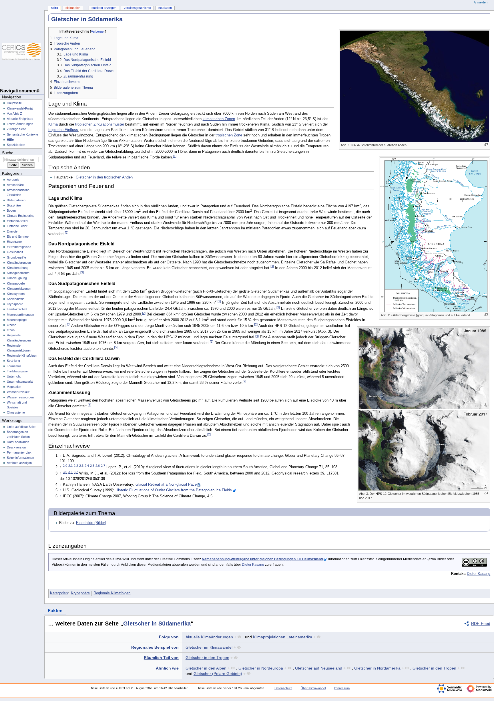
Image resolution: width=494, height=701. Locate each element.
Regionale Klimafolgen (111, 593)
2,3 (81, 465)
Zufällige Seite (16, 129)
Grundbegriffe (16, 257)
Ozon (11, 330)
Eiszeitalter (14, 241)
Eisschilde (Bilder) (91, 523)
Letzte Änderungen (20, 124)
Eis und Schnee (18, 236)
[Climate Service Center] (22, 51)
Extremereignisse (19, 247)
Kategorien (59, 593)
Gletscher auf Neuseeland (318, 668)
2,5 (92, 465)
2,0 (65, 465)
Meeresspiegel (17, 319)
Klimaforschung (17, 267)
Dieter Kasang (253, 565)
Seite (54, 7)
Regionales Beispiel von (155, 647)
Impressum (342, 688)
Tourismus (14, 366)
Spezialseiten (16, 144)
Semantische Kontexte (22, 134)
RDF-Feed (480, 623)
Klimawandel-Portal (20, 108)
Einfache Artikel (17, 221)
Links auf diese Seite (21, 426)
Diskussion (72, 7)
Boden (11, 210)
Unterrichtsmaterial (20, 381)
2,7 (103, 465)
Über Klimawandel (313, 688)
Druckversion (16, 447)
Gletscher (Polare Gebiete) (218, 673)
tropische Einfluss (63, 130)
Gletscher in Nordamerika (377, 668)
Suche (7, 152)
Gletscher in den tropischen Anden (104, 177)
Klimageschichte (18, 273)
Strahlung (13, 360)
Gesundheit (15, 252)
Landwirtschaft (17, 309)
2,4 (87, 465)
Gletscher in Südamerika (157, 623)
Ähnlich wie (167, 668)
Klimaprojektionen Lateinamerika (282, 637)
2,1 (70, 465)
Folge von (169, 637)
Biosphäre (14, 205)
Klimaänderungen (19, 262)
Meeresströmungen (20, 314)
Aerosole (13, 179)
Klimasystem (16, 293)
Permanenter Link (19, 452)
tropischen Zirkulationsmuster (99, 124)
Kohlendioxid (15, 299)
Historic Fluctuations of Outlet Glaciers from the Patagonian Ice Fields (173, 490)
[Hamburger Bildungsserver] (22, 74)
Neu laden (165, 7)
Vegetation (14, 386)
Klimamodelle (16, 283)
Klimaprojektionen (19, 288)
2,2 (76, 465)
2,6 (97, 465)
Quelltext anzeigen (103, 7)
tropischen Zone (229, 135)
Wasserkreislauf (18, 392)
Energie (12, 231)
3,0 (65, 472)
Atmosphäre (15, 184)
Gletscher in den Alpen (206, 668)
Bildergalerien (16, 200)
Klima (53, 124)
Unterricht (14, 376)
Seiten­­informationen (20, 457)
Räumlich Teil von (161, 657)
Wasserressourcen (20, 397)
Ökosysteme (16, 412)
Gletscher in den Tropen (207, 657)
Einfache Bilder (17, 226)
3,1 (70, 472)
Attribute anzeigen (19, 462)
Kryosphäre (80, 593)
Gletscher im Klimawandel (209, 647)
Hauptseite (14, 103)
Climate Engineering (20, 215)
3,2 (76, 472)
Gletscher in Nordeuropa (260, 668)
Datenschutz (283, 688)
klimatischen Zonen (219, 119)
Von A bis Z (14, 113)
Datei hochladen (18, 442)
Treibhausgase (17, 371)
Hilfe (10, 139)
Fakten (55, 610)
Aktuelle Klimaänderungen (209, 637)
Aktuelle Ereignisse (20, 118)
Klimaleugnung (17, 278)
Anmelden (480, 2)
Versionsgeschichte (137, 7)
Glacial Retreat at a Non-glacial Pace (166, 484)
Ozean (11, 325)
